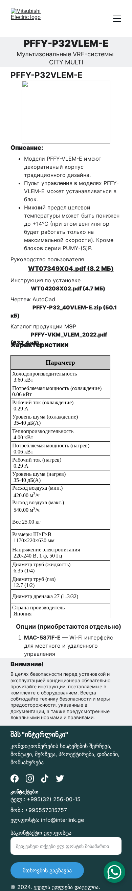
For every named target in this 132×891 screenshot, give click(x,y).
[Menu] (117, 19)
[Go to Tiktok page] (45, 778)
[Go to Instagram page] (30, 778)
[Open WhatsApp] (114, 872)
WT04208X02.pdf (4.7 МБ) (68, 288)
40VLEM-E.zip (82, 307)
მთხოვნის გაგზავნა (47, 870)
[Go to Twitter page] (60, 778)
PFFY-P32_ (47, 307)
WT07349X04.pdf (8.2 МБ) (71, 268)
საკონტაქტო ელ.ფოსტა (40, 832)
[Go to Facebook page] (14, 778)
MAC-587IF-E (42, 637)
